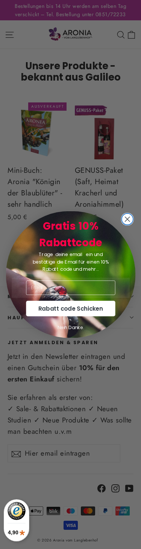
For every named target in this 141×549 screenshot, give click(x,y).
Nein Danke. (70, 327)
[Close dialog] (127, 219)
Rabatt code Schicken (70, 309)
